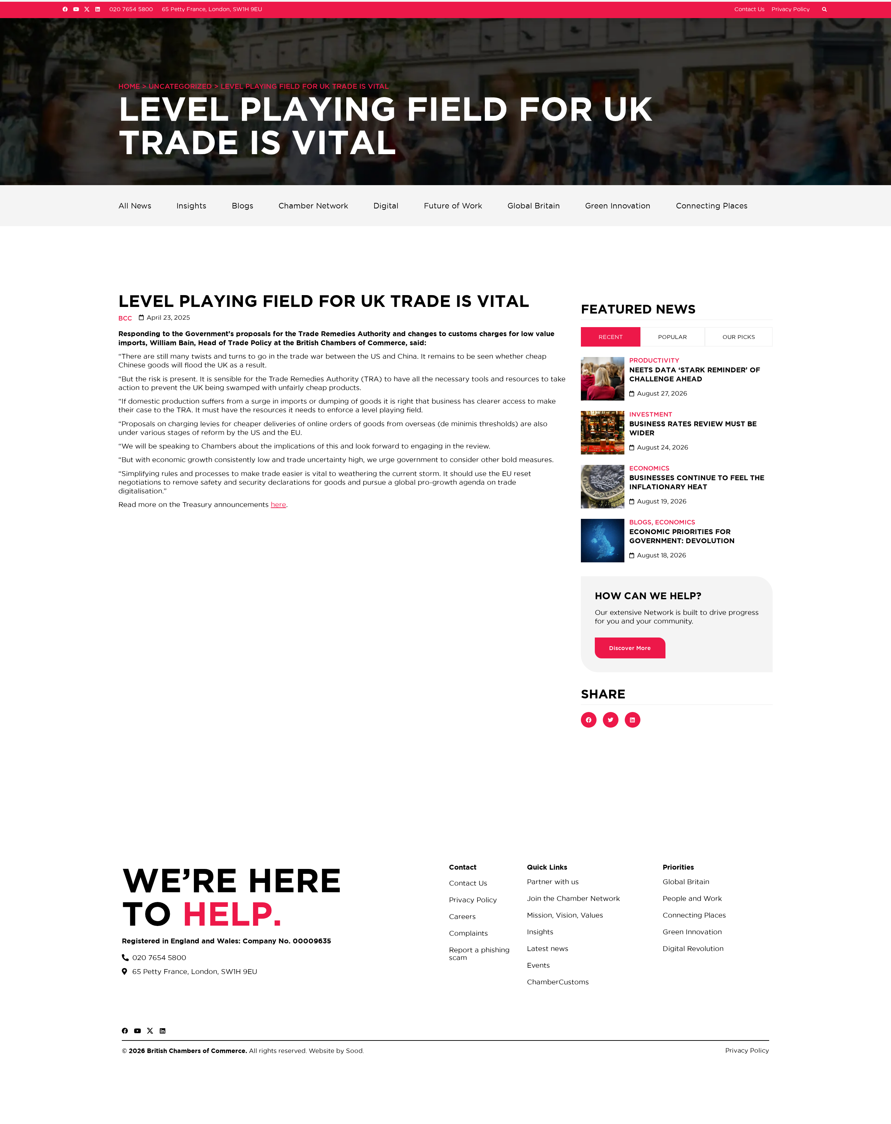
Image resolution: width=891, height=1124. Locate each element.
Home (129, 86)
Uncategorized (180, 86)
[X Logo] (86, 9)
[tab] (610, 337)
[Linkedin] (97, 9)
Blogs (242, 205)
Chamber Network (313, 205)
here (278, 504)
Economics (649, 468)
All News (134, 205)
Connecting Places (712, 205)
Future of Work (453, 205)
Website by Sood (335, 1050)
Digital (386, 205)
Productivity (654, 360)
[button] (824, 10)
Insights (191, 205)
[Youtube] (76, 9)
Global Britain (533, 205)
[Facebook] (65, 9)
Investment (650, 414)
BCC (125, 318)
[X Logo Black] (150, 1031)
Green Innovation (617, 205)
